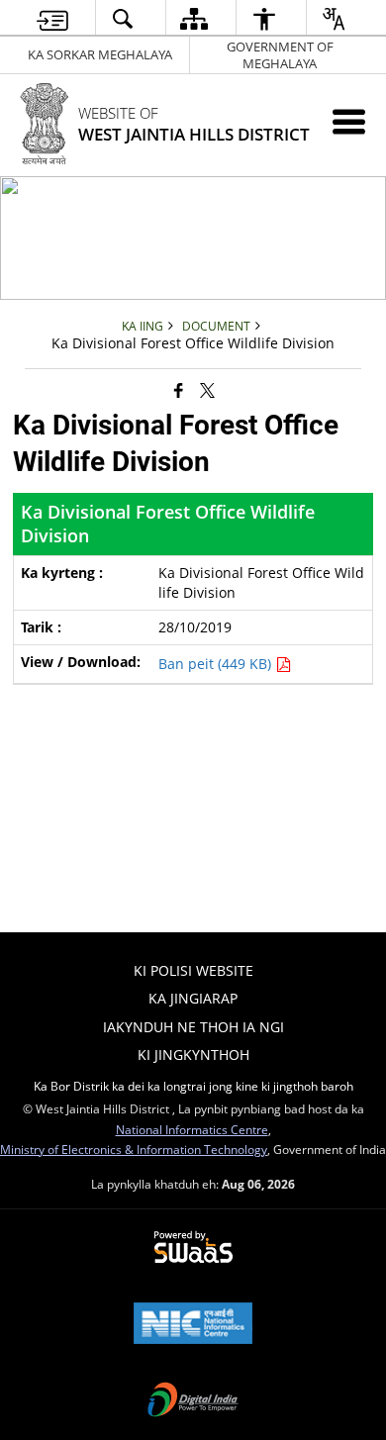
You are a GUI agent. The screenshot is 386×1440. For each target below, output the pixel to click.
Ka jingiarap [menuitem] (193, 998)
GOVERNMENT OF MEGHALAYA (280, 55)
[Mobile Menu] (349, 121)
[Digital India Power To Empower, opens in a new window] (193, 1401)
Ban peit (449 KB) (216, 663)
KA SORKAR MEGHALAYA (100, 54)
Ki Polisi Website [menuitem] (193, 970)
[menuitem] (52, 18)
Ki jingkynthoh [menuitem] (193, 1054)
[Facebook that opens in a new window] (178, 389)
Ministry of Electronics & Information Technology (133, 1149)
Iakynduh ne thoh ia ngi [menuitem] (193, 1026)
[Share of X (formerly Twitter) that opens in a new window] (207, 389)
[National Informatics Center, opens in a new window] (193, 1325)
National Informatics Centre (192, 1129)
